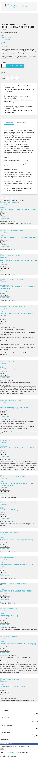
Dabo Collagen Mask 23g (9, 616)
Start (2, 748)
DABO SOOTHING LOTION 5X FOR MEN (16, 591)
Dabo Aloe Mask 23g (7, 369)
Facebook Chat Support (6, 743)
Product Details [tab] (21, 122)
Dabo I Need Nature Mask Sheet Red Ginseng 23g (18, 644)
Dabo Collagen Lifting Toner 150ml (12, 686)
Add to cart (15, 65)
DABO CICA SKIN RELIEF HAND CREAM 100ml (18, 237)
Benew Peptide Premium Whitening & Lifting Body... (16, 565)
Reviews (18, 126)
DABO (2, 235)
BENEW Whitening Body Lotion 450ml (14, 408)
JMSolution (3, 446)
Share (7, 78)
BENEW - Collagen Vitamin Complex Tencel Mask (18, 209)
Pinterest (17, 78)
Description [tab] (9, 122)
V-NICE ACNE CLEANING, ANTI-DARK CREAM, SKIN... (19, 261)
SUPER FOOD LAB (6, 285)
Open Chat (3, 750)
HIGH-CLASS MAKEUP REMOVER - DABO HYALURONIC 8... (17, 484)
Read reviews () (6, 37)
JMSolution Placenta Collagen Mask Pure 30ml (17, 448)
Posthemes (12, 752)
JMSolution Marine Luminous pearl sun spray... (17, 540)
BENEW (2, 207)
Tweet (12, 78)
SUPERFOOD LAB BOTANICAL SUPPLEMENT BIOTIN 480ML (18, 288)
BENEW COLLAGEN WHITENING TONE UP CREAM (17, 314)
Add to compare (7, 73)
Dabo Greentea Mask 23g (9, 510)
